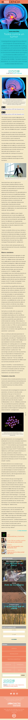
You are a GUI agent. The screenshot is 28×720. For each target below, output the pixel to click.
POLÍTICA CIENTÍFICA (14, 659)
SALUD (20, 670)
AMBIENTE (20, 664)
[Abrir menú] (2, 2)
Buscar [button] (23, 675)
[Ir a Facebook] (17, 694)
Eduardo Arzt (21, 685)
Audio (16, 685)
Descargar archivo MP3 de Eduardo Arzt (12, 109)
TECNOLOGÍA (14, 654)
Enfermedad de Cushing (8, 686)
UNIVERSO (8, 670)
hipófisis (16, 686)
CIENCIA (14, 648)
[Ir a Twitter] (11, 694)
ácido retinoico (11, 685)
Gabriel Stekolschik (17, 73)
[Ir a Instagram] (14, 694)
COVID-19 (8, 664)
